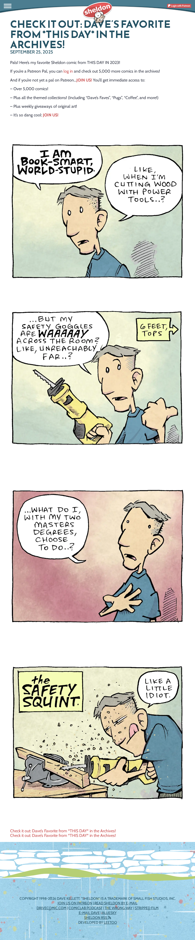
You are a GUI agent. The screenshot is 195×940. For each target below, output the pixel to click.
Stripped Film (146, 908)
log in (68, 71)
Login (180, 5)
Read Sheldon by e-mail (115, 903)
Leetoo (110, 922)
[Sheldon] (97, 12)
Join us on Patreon (75, 903)
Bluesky (109, 912)
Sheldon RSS (96, 917)
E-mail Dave (89, 912)
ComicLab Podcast (85, 908)
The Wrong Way (119, 908)
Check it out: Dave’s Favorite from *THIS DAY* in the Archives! (63, 830)
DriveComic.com (51, 908)
